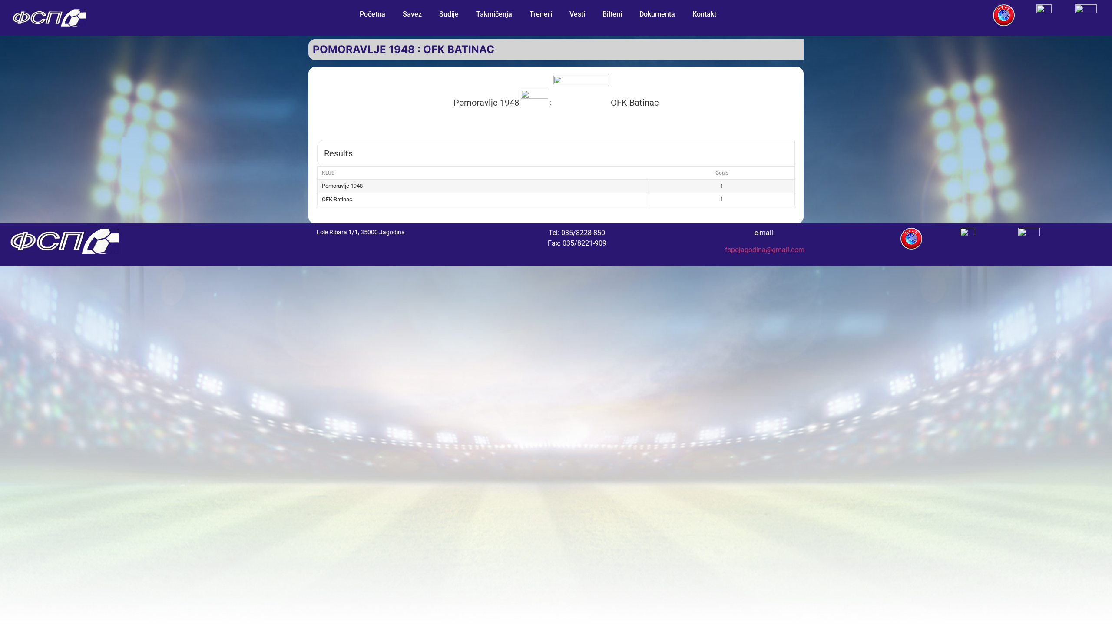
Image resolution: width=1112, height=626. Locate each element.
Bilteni (612, 14)
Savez (412, 14)
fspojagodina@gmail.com (764, 250)
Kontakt (704, 14)
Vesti (577, 14)
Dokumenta (657, 14)
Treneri (541, 14)
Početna (372, 14)
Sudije (449, 14)
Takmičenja (494, 14)
